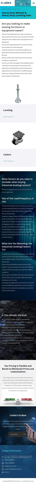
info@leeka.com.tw (10, 466)
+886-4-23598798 (9, 460)
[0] (25, 4)
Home (3, 9)
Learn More (14, 434)
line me (6, 472)
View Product (8, 116)
